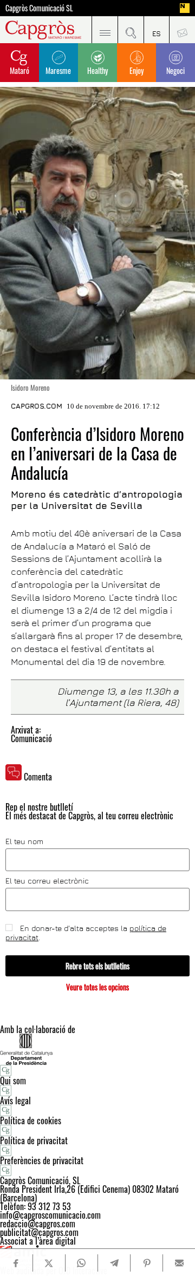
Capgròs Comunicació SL (39, 8)
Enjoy (136, 70)
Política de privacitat (34, 1140)
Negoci (175, 70)
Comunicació (31, 738)
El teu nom (24, 841)
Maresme (58, 70)
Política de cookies (30, 1120)
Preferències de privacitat (41, 1160)
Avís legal (15, 1100)
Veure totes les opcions (97, 987)
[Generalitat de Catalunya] (97, 1049)
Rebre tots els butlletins (97, 966)
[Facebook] (16, 1263)
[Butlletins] (182, 29)
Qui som (13, 1080)
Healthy (97, 70)
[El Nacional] (185, 8)
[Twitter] (49, 1263)
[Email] (179, 1263)
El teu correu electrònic (47, 881)
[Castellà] (157, 29)
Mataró (19, 70)
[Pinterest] (146, 1263)
